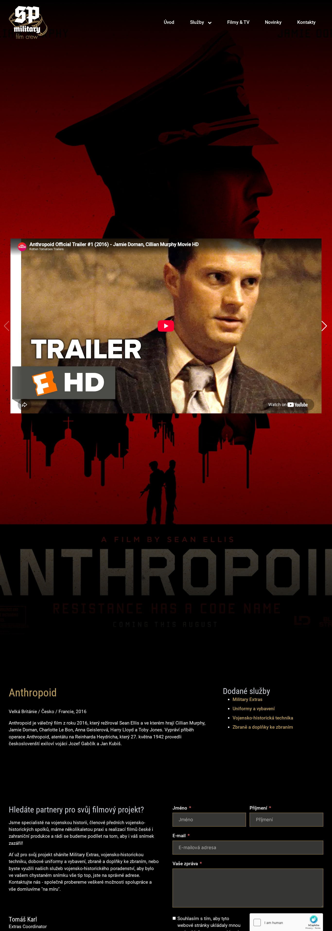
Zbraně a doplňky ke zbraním (263, 727)
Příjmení (258, 808)
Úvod (169, 22)
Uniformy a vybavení (254, 708)
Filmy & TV (238, 22)
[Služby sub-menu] (211, 22)
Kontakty (306, 22)
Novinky (273, 22)
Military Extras (247, 699)
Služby (197, 22)
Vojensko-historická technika (263, 718)
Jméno (180, 808)
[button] (325, 326)
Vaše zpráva (185, 863)
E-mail (179, 835)
